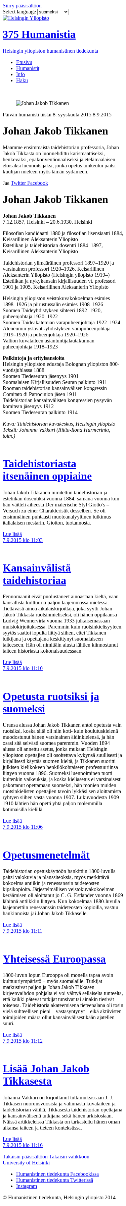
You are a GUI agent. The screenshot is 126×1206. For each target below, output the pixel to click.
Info (20, 74)
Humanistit (27, 68)
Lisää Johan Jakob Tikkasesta (46, 1074)
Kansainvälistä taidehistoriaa (37, 574)
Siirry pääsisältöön (22, 5)
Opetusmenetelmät (46, 855)
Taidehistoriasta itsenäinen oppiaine (47, 469)
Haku (22, 80)
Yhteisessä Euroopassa (54, 959)
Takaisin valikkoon (69, 1156)
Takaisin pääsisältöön (25, 1156)
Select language (20, 11)
